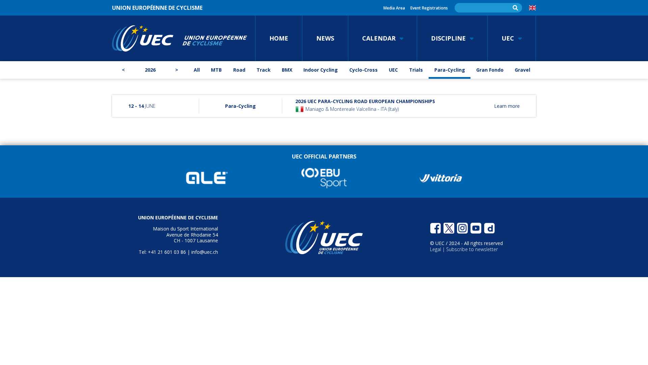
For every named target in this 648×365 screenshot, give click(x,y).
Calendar (379, 38)
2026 (150, 70)
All (197, 70)
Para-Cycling (449, 70)
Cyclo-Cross (363, 70)
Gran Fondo (490, 70)
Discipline (448, 38)
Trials (416, 70)
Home (278, 38)
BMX (287, 70)
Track (263, 70)
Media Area (394, 8)
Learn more (507, 106)
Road (239, 70)
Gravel (522, 70)
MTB (216, 70)
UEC (508, 38)
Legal (436, 249)
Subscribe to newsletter (472, 249)
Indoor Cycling (320, 70)
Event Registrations (429, 8)
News (325, 38)
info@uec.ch (204, 252)
